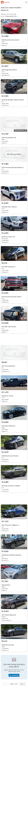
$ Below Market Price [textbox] (11, 16)
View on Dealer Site (19, 92)
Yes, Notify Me (14, 675)
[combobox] (12, 16)
